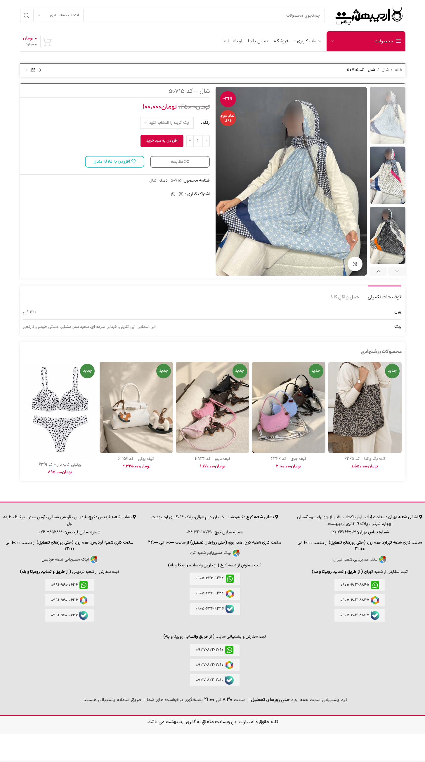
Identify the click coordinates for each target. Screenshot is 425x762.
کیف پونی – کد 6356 (136, 459)
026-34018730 (199, 532)
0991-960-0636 (64, 585)
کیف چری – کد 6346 (288, 459)
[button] (396, 271)
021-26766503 (343, 532)
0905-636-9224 (209, 578)
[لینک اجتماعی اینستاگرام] (181, 194)
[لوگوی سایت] (368, 15)
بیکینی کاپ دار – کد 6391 (60, 465)
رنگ (206, 123)
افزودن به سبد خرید (162, 141)
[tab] (384, 294)
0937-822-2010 (209, 650)
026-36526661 (51, 532)
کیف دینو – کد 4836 (212, 459)
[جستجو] (26, 15)
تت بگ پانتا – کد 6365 (365, 459)
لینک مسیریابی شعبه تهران (356, 559)
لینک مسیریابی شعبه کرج (211, 553)
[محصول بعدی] (26, 70)
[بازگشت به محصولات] (33, 70)
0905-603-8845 (354, 585)
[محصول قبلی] (40, 70)
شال (384, 70)
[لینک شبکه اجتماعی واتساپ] (173, 194)
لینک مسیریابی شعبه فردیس (65, 559)
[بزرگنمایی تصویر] (355, 264)
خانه (399, 70)
